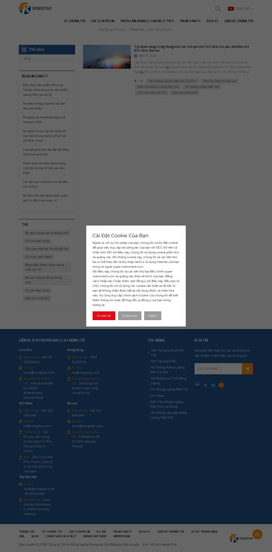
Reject (153, 316)
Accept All (104, 316)
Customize (129, 316)
